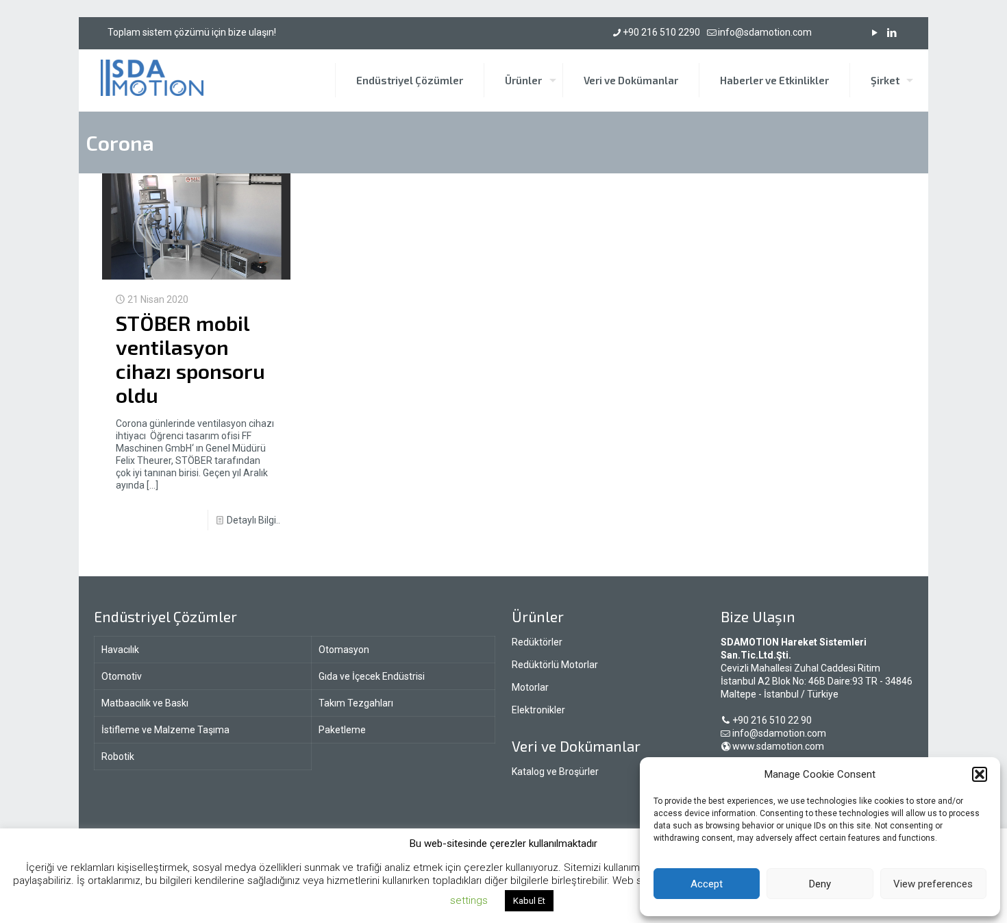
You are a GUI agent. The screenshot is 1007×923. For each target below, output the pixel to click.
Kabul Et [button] (529, 901)
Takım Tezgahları (356, 703)
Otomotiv (121, 676)
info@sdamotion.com (765, 32)
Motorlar (530, 687)
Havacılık (120, 649)
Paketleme (342, 729)
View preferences (933, 884)
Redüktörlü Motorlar (555, 664)
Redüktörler (537, 642)
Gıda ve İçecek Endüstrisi (372, 676)
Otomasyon (344, 649)
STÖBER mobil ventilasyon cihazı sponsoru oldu (190, 358)
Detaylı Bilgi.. (253, 520)
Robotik (117, 756)
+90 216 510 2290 (661, 32)
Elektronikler (538, 709)
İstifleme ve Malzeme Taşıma (165, 729)
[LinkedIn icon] (891, 33)
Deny (820, 884)
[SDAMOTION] (152, 80)
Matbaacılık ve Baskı (144, 703)
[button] (979, 774)
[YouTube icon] (874, 33)
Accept (707, 884)
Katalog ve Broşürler (555, 771)
